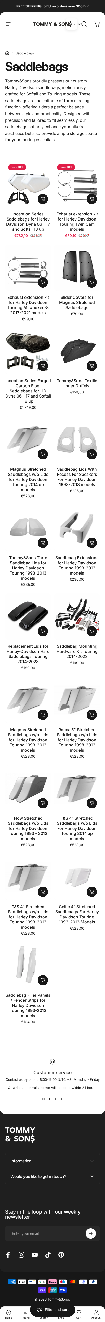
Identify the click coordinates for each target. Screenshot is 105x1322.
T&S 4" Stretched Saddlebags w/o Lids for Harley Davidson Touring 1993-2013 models (28, 917)
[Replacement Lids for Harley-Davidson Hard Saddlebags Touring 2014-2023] (28, 616)
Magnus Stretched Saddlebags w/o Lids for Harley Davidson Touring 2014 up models (28, 479)
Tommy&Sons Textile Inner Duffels (77, 383)
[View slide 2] (49, 1099)
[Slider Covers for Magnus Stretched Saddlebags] (77, 268)
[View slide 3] (55, 1099)
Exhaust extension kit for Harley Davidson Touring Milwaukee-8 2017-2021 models (28, 305)
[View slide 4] (62, 1099)
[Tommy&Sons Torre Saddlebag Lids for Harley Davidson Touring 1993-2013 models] (28, 528)
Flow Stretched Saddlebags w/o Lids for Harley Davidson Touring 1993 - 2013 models (28, 828)
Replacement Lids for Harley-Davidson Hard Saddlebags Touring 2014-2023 (28, 654)
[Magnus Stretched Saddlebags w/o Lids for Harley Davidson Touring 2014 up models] (28, 439)
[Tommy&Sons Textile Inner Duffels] (77, 351)
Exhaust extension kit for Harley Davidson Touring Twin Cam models (77, 221)
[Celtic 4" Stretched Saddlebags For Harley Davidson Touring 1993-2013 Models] (77, 877)
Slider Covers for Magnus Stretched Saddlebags (77, 302)
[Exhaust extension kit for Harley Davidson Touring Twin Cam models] (77, 184)
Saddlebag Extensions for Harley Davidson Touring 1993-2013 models (77, 565)
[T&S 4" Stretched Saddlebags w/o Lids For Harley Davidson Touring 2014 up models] (77, 788)
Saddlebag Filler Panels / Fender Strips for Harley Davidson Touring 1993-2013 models (28, 1005)
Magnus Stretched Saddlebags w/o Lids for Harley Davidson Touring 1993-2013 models (28, 740)
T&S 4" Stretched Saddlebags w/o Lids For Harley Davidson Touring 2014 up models (77, 828)
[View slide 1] (43, 1099)
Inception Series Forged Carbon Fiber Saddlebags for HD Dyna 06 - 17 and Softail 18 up (28, 391)
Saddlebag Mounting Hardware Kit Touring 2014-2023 (77, 651)
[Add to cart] (43, 199)
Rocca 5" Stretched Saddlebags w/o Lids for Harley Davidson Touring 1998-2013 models (77, 740)
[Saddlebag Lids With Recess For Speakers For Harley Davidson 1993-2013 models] (77, 439)
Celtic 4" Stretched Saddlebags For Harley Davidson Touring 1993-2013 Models (77, 914)
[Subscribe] (91, 1233)
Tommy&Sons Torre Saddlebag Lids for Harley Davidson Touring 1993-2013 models (28, 568)
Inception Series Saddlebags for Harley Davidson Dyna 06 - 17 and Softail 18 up (28, 221)
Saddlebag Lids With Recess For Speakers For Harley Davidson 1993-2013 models (77, 477)
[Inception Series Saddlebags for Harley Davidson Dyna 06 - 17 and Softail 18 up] (28, 184)
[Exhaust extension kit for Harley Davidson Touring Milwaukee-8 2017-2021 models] (28, 268)
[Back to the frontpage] (7, 53)
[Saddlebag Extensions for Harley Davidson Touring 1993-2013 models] (77, 528)
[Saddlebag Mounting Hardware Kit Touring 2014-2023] (77, 616)
